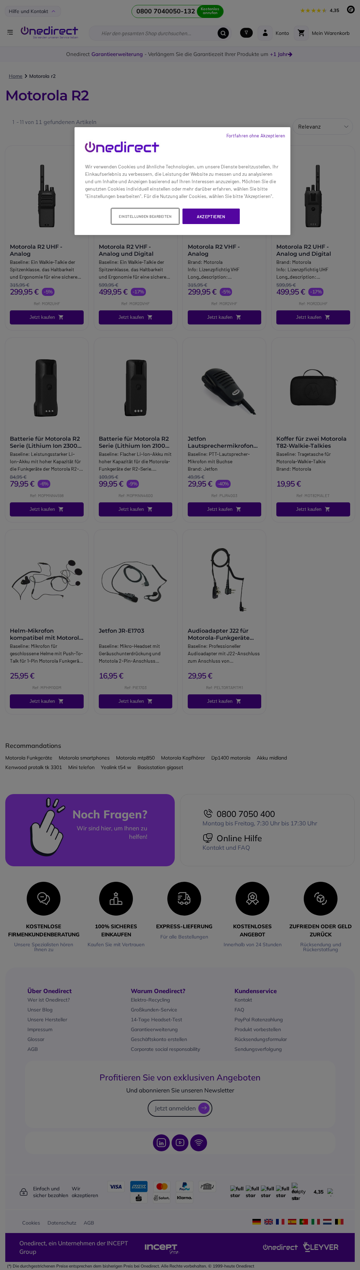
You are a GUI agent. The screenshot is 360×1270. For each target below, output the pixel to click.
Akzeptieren (211, 216)
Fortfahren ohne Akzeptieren (255, 135)
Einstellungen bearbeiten (145, 216)
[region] (182, 181)
